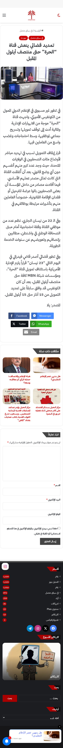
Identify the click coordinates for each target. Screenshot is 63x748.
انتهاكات (54, 603)
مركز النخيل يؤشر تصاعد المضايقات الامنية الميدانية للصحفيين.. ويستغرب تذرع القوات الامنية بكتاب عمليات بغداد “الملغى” (17, 414)
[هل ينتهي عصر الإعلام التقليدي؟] (46, 365)
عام (56, 576)
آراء (57, 598)
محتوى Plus (52, 609)
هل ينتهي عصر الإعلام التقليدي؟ (50, 378)
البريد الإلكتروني (53, 499)
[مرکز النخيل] (32, 15)
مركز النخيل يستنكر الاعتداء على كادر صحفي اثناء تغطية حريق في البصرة (47, 411)
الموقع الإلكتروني (54, 514)
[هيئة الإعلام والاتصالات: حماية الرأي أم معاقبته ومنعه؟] (16, 365)
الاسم (57, 485)
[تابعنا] (5, 566)
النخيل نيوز (53, 582)
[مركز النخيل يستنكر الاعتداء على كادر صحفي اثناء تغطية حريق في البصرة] (46, 396)
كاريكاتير (55, 614)
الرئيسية (37, 30)
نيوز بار (23, 38)
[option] (31, 661)
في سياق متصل (26, 30)
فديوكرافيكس (52, 620)
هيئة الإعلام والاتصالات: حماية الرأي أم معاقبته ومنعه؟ (19, 380)
